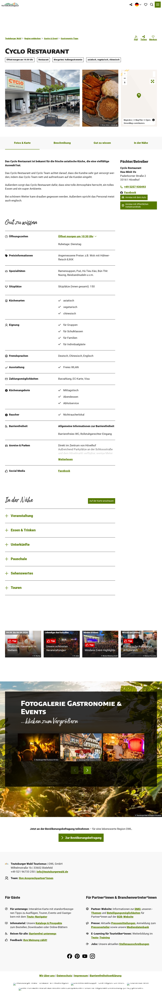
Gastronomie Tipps (69, 38)
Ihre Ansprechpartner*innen (36, 878)
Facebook (64, 470)
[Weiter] (87, 770)
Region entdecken (32, 38)
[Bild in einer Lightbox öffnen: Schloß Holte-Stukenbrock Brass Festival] (38, 747)
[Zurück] (74, 770)
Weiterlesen (65, 459)
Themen (96, 912)
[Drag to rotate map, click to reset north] (124, 82)
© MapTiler (138, 119)
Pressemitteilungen (123, 923)
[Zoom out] (124, 78)
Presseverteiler (100, 927)
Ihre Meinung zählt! (35, 940)
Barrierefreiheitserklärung (106, 975)
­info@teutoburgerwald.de (52, 871)
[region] (139, 98)
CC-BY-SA (114, 125)
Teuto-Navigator (37, 916)
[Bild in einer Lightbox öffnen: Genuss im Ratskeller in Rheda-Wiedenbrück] (81, 747)
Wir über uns (47, 975)
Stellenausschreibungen (134, 944)
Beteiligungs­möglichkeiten (123, 912)
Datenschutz (64, 975)
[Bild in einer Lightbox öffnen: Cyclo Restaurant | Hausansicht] (42, 98)
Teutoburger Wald (13, 38)
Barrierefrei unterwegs (42, 933)
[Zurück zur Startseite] (10, 5)
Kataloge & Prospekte (49, 923)
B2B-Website (125, 916)
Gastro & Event (51, 38)
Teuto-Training (100, 937)
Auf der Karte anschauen (101, 501)
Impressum (81, 975)
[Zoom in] (124, 73)
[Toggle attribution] (153, 120)
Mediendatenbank (138, 927)
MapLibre (128, 119)
